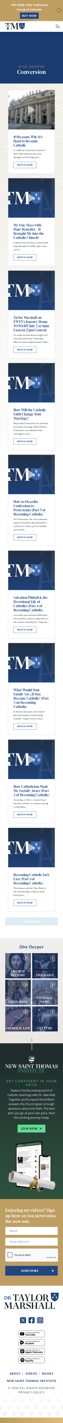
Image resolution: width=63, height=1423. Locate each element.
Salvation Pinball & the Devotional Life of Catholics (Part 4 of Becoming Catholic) (30, 603)
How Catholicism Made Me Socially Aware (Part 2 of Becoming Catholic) (31, 790)
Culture (45, 1028)
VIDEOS (31, 1373)
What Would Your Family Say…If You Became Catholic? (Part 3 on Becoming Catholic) (31, 698)
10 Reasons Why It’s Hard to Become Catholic (28, 141)
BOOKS (47, 1373)
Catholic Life (18, 1028)
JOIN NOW (29, 1128)
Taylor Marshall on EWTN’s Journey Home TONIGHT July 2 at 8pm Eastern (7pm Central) (31, 323)
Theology (45, 975)
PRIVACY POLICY (31, 1392)
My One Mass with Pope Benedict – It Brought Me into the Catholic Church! (28, 231)
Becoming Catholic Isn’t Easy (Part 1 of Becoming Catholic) (31, 878)
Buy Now (29, 15)
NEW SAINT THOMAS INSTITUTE (31, 1381)
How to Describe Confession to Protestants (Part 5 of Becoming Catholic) (29, 508)
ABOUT (15, 1373)
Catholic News (45, 1000)
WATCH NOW (25, 164)
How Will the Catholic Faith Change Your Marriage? (29, 414)
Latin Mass (18, 1001)
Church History (18, 973)
